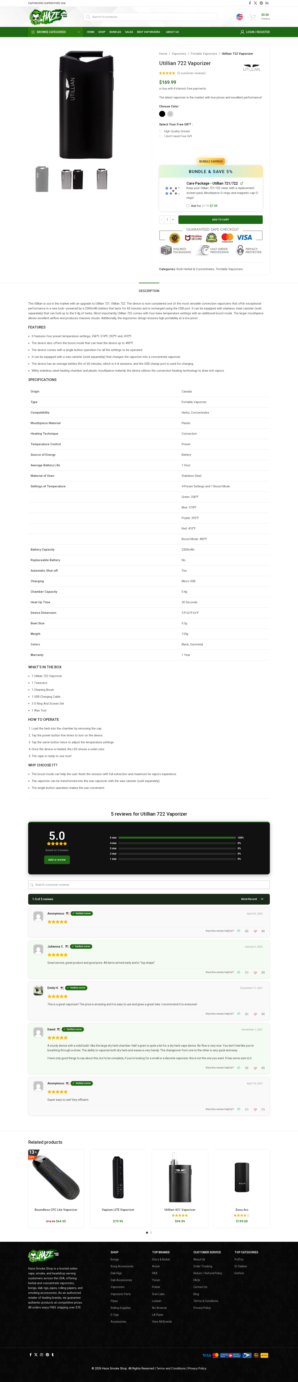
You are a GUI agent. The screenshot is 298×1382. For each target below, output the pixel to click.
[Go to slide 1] (147, 1233)
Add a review (57, 859)
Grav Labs (158, 1294)
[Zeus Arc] (242, 1178)
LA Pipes (157, 1314)
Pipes (114, 1301)
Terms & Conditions (205, 1301)
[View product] (241, 183)
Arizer (156, 1266)
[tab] (149, 289)
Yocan (156, 1280)
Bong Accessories (122, 1266)
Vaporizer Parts (121, 1294)
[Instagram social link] (41, 1355)
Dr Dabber (241, 1266)
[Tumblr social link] (52, 1355)
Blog (196, 1294)
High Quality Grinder (177, 131)
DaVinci (239, 1273)
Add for (203, 206)
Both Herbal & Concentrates (195, 269)
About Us (199, 1259)
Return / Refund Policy (207, 1273)
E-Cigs (115, 1314)
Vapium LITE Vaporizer (118, 1210)
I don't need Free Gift (178, 136)
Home (163, 54)
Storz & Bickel (161, 1259)
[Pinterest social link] (261, 3)
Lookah (156, 1301)
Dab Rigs (116, 1273)
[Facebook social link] (250, 3)
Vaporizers (179, 54)
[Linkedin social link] (267, 3)
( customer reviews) (191, 73)
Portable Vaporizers (204, 54)
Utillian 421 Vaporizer (180, 1210)
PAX (155, 1273)
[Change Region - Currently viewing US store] (239, 16)
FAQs (196, 1280)
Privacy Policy (202, 1307)
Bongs (115, 1259)
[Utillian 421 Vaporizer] (180, 1178)
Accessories (118, 1321)
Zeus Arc (242, 1210)
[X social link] (255, 3)
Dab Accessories (121, 1280)
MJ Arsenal (159, 1307)
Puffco (239, 1259)
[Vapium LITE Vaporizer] (118, 1178)
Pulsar (156, 1287)
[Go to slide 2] (151, 1233)
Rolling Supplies (121, 1307)
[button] (172, 190)
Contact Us (200, 1287)
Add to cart (220, 219)
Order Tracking (202, 1266)
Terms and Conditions (171, 1368)
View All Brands (162, 1321)
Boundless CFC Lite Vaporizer (56, 1210)
